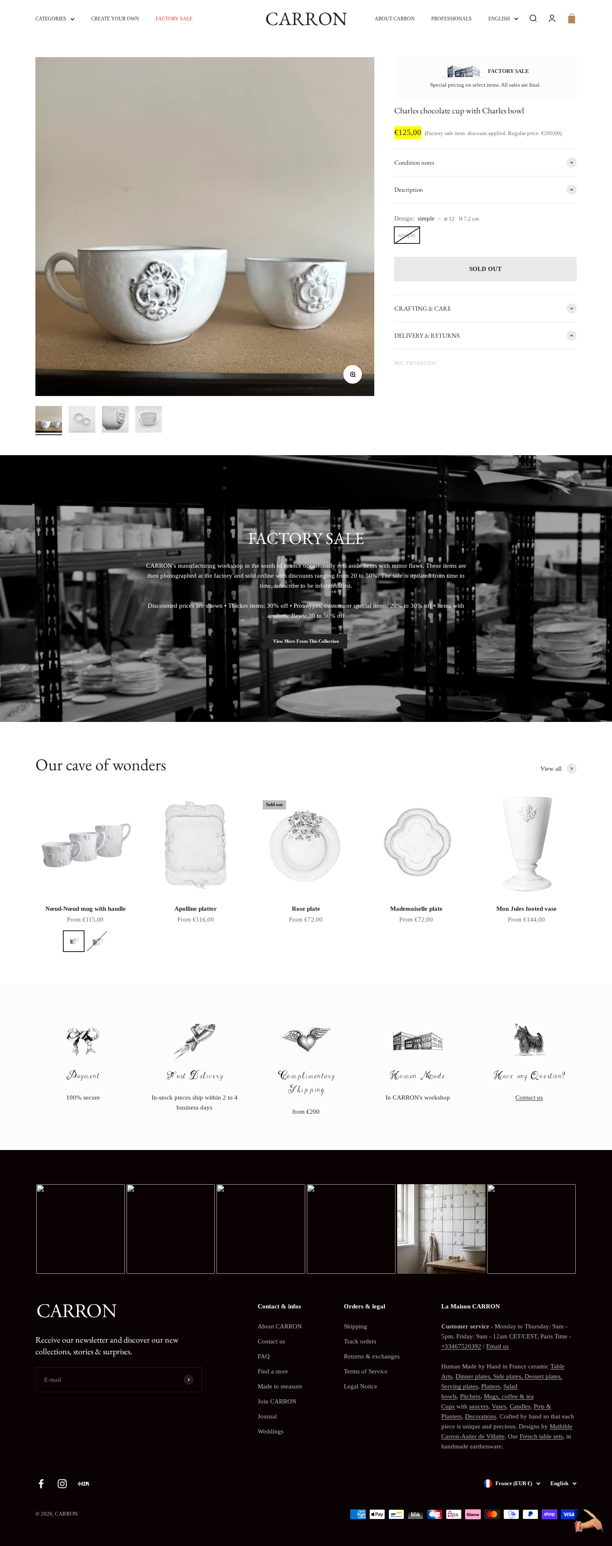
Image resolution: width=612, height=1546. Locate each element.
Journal (267, 1416)
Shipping (355, 1326)
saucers (478, 1406)
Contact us (529, 1097)
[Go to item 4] (148, 420)
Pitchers (470, 1396)
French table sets (541, 1436)
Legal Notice (360, 1386)
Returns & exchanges (372, 1356)
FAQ (264, 1356)
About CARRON (395, 19)
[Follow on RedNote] (83, 1483)
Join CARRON (277, 1401)
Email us (497, 1346)
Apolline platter (195, 908)
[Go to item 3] (115, 420)
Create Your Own (115, 19)
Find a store (273, 1371)
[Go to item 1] (48, 420)
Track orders (360, 1341)
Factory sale (174, 19)
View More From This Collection (306, 641)
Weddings (271, 1431)
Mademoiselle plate (416, 908)
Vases (499, 1406)
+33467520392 (461, 1346)
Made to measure (280, 1386)
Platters (490, 1386)
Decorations (480, 1416)
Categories (50, 19)
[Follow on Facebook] (41, 1483)
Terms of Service (366, 1371)
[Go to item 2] (82, 420)
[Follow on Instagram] (62, 1483)
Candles (520, 1406)
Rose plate (306, 908)
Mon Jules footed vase (526, 908)
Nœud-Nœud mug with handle (85, 908)
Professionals (451, 19)
